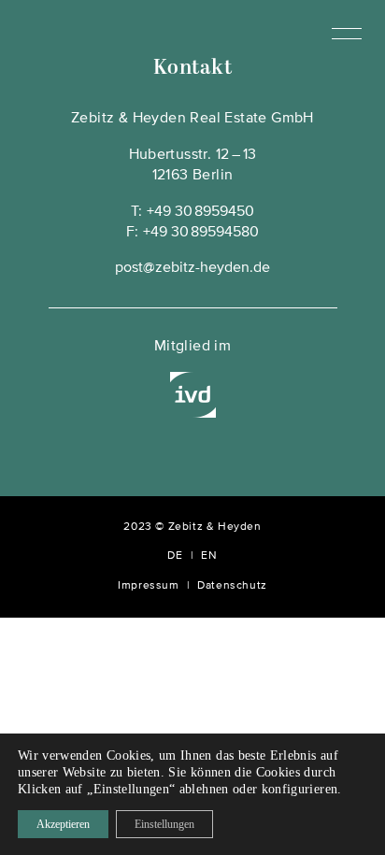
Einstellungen (164, 824)
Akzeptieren (63, 824)
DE (174, 556)
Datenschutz (232, 585)
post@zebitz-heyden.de (192, 268)
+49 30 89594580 (201, 232)
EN (209, 556)
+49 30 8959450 (200, 212)
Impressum (148, 585)
